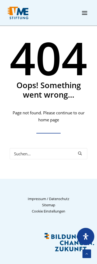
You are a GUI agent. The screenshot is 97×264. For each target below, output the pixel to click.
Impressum (37, 198)
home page (48, 119)
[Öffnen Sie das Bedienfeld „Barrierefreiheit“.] (85, 236)
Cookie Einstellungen (48, 211)
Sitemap (48, 205)
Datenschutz (59, 198)
